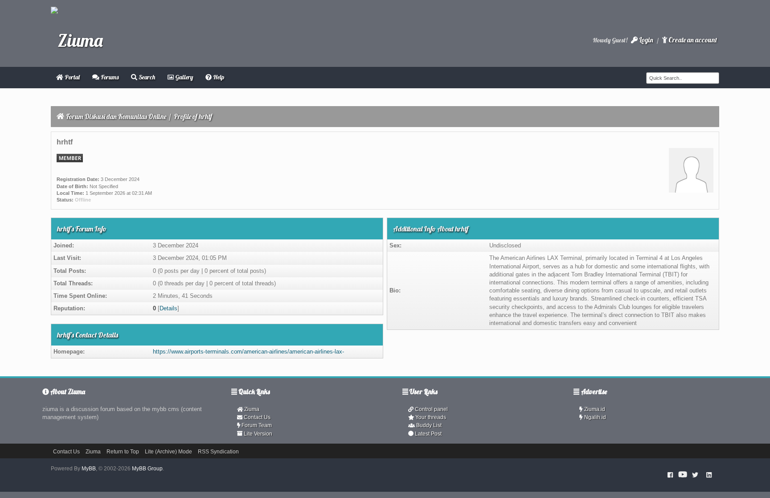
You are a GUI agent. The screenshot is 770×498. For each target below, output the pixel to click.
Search (146, 77)
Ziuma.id (594, 409)
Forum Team (256, 425)
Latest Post (428, 434)
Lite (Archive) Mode (168, 452)
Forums (109, 77)
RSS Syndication (218, 452)
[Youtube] (682, 474)
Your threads (430, 417)
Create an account (692, 40)
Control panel (431, 409)
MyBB (89, 468)
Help (218, 77)
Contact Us (256, 417)
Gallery (183, 77)
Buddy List (428, 425)
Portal (71, 77)
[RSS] (709, 474)
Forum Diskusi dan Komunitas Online (116, 116)
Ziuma (251, 409)
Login (645, 40)
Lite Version (257, 434)
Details (168, 308)
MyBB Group (147, 468)
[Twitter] (695, 474)
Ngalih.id (594, 417)
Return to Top (122, 452)
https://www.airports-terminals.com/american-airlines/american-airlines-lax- (248, 351)
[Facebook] (670, 474)
